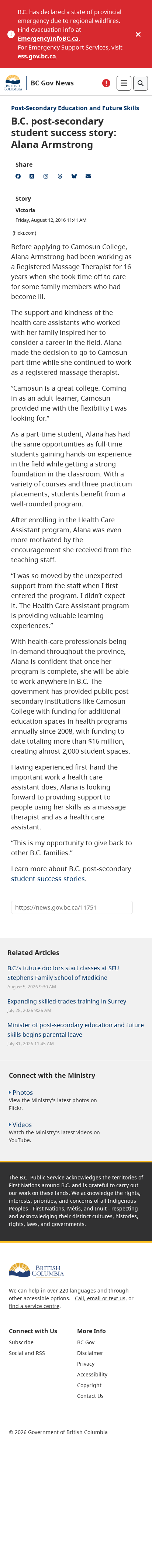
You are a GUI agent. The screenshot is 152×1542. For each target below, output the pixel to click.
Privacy (85, 1363)
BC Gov (85, 1342)
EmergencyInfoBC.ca (48, 38)
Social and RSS (27, 1352)
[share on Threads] (61, 177)
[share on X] (33, 177)
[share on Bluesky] (75, 177)
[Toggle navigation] (124, 83)
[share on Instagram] (47, 177)
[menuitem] (42, 1342)
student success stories (48, 878)
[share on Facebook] (19, 177)
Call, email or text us (100, 1298)
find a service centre (34, 1306)
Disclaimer (90, 1352)
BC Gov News (52, 82)
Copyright (89, 1385)
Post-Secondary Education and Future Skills (75, 108)
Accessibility (92, 1374)
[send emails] (89, 177)
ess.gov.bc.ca (37, 56)
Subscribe (21, 1342)
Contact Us (90, 1395)
